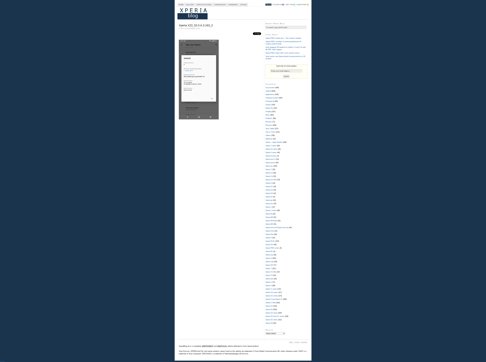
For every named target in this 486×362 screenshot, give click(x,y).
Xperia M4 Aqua (271, 221)
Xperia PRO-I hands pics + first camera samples (283, 38)
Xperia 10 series (271, 149)
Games (268, 105)
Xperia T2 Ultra (271, 272)
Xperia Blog (239, 13)
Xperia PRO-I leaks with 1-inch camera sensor (282, 53)
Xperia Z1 (269, 306)
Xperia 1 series (271, 146)
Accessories (270, 88)
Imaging (268, 111)
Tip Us (267, 4)
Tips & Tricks (270, 132)
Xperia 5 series (271, 152)
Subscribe (302, 4)
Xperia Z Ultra (271, 303)
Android (268, 91)
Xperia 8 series (271, 156)
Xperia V (269, 285)
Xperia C (269, 169)
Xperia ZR (269, 323)
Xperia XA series (272, 292)
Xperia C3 (269, 173)
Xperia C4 (269, 176)
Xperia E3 (269, 190)
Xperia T (269, 268)
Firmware (233, 4)
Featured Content (272, 98)
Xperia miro (270, 231)
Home (181, 4)
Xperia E (269, 183)
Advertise (304, 342)
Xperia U (269, 282)
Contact (297, 342)
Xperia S (269, 258)
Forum (243, 4)
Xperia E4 (269, 193)
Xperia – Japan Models (274, 142)
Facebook (277, 4)
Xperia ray (269, 255)
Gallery (190, 4)
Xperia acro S (271, 159)
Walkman (269, 139)
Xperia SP (269, 265)
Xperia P (269, 238)
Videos (268, 135)
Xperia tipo (269, 279)
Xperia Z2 (269, 309)
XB (182, 28)
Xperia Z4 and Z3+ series (275, 316)
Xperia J (269, 207)
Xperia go (269, 200)
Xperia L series (271, 210)
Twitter (289, 4)
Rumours (269, 125)
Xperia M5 (269, 224)
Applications (270, 94)
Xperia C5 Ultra (271, 180)
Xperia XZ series (272, 296)
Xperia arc (269, 166)
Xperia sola (270, 262)
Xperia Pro (269, 245)
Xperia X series (271, 289)
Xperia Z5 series (272, 320)
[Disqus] (220, 156)
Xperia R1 (269, 251)
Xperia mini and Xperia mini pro (277, 227)
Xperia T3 (269, 275)
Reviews (269, 122)
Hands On (269, 108)
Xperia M (269, 214)
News (268, 115)
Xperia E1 (269, 186)
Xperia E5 (269, 197)
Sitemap (2, 361)
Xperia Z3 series (272, 313)
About (291, 342)
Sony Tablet (270, 129)
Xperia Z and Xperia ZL (274, 299)
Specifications (204, 4)
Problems (269, 118)
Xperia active (270, 163)
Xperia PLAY (270, 241)
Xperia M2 (269, 217)
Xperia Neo (270, 234)
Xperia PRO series (272, 248)
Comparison (220, 4)
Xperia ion (269, 204)
